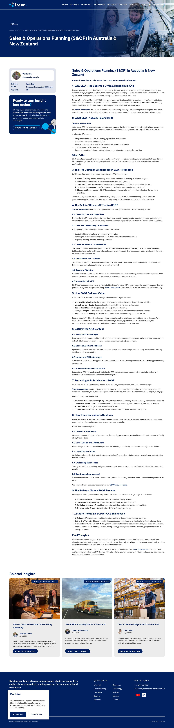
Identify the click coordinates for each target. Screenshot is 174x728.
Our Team (98, 692)
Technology (117, 689)
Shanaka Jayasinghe (30, 77)
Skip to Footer (4, 2)
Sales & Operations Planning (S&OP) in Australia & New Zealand (52, 30)
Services (86, 5)
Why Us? (97, 685)
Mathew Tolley (26, 633)
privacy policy (18, 707)
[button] (65, 4)
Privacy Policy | (155, 721)
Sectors (74, 5)
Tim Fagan (128, 630)
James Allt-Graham (80, 630)
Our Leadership (100, 689)
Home (12, 30)
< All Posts (13, 24)
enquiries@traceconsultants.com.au (149, 689)
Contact (134, 5)
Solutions (99, 5)
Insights (112, 5)
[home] (19, 4)
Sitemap (162, 721)
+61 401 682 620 (141, 685)
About (65, 5)
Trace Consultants (82, 109)
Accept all (18, 714)
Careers (123, 5)
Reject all (37, 714)
